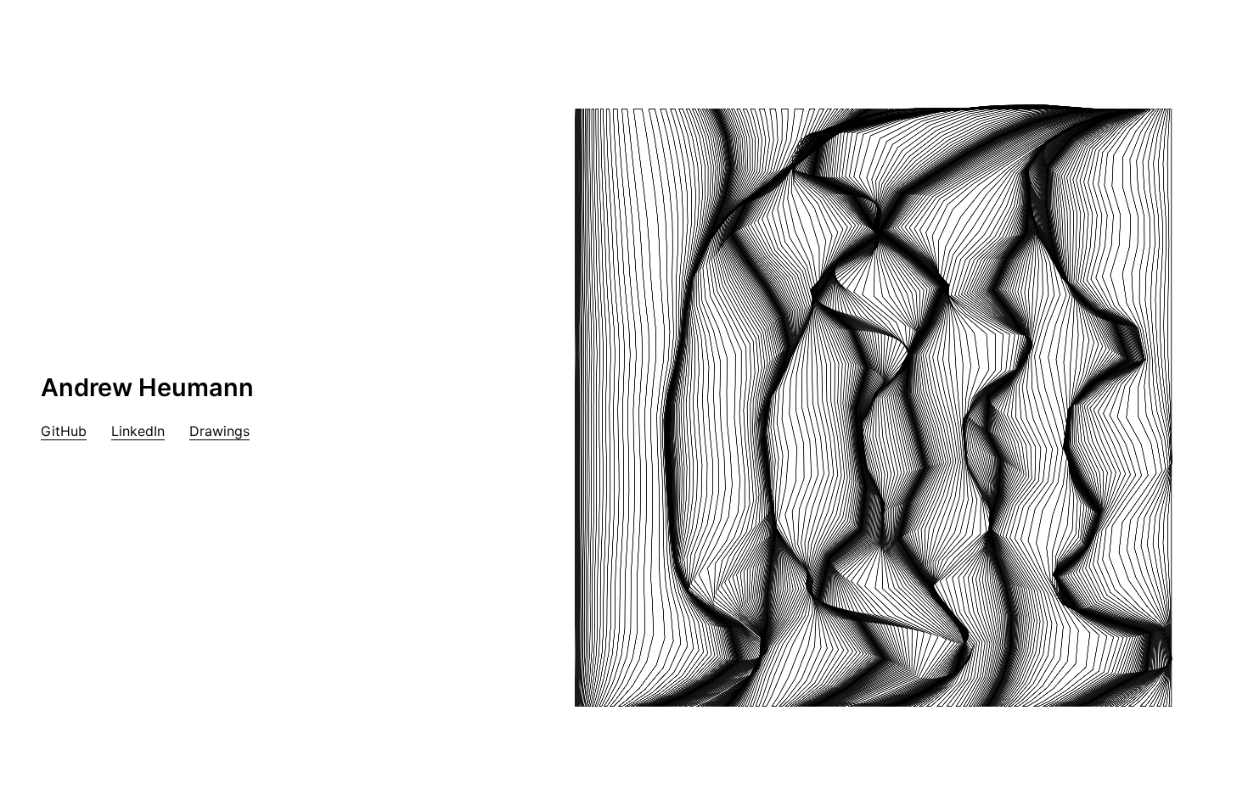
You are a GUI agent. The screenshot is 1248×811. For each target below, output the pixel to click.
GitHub (64, 430)
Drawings (219, 430)
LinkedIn (138, 430)
